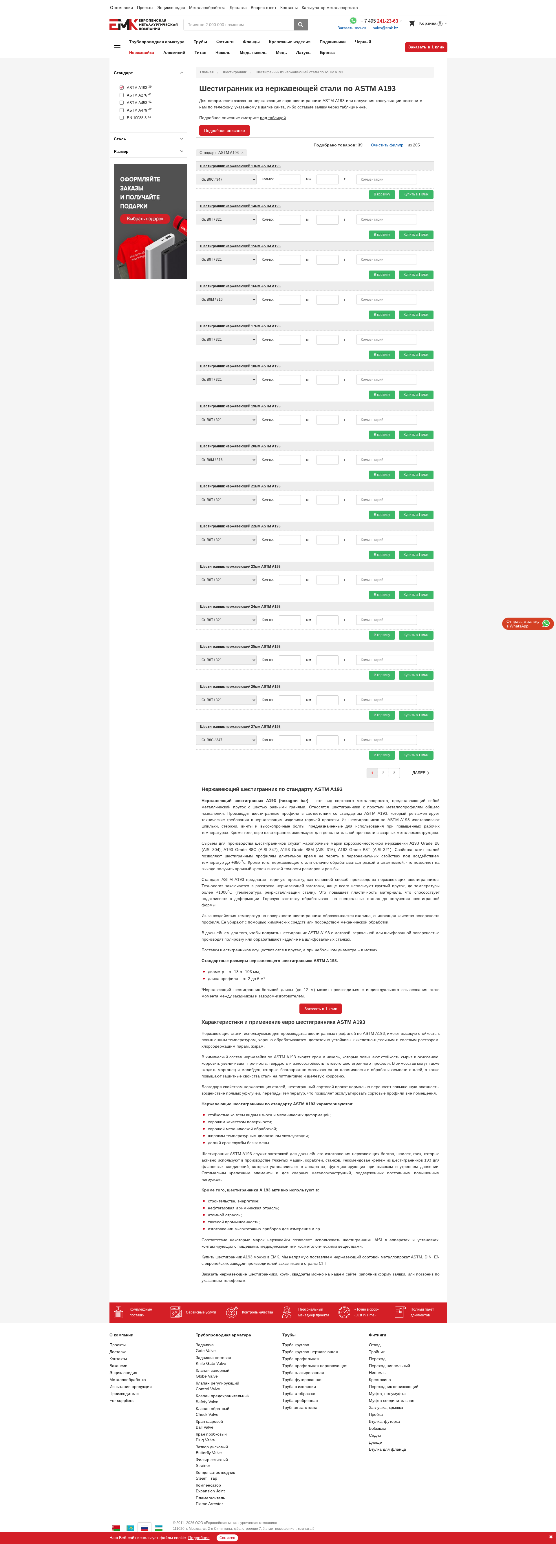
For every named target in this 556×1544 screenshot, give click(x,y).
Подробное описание (224, 130)
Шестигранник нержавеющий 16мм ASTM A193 (240, 286)
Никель (223, 52)
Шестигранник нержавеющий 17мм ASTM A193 (240, 326)
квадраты (301, 1274)
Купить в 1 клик (416, 194)
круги (285, 1274)
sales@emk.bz (385, 28)
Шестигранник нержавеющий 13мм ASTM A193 (240, 166)
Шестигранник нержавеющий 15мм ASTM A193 (240, 246)
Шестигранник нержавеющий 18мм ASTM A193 (240, 366)
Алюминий (174, 52)
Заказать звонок (352, 28)
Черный (363, 41)
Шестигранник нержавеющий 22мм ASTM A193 (240, 526)
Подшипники (333, 41)
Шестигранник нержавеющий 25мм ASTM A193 (240, 647)
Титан (200, 52)
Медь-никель (253, 52)
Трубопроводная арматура (156, 41)
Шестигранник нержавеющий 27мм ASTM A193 (240, 727)
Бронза (327, 52)
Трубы (200, 41)
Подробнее (199, 1537)
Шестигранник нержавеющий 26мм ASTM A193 (240, 687)
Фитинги (225, 41)
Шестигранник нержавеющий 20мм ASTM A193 (240, 446)
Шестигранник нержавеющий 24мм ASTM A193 (240, 607)
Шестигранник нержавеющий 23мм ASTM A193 (240, 567)
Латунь (303, 52)
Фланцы (251, 41)
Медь (281, 52)
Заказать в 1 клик (426, 47)
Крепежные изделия (289, 41)
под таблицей (273, 117)
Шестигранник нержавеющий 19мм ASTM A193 (240, 406)
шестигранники (346, 807)
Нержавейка (141, 52)
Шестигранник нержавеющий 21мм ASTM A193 (240, 486)
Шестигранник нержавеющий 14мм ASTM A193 (240, 206)
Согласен (227, 1538)
